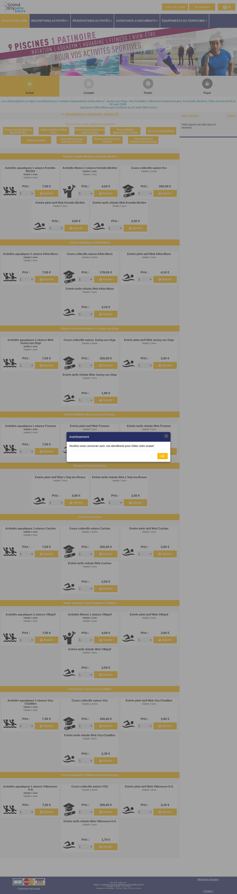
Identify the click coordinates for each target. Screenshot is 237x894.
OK (162, 456)
